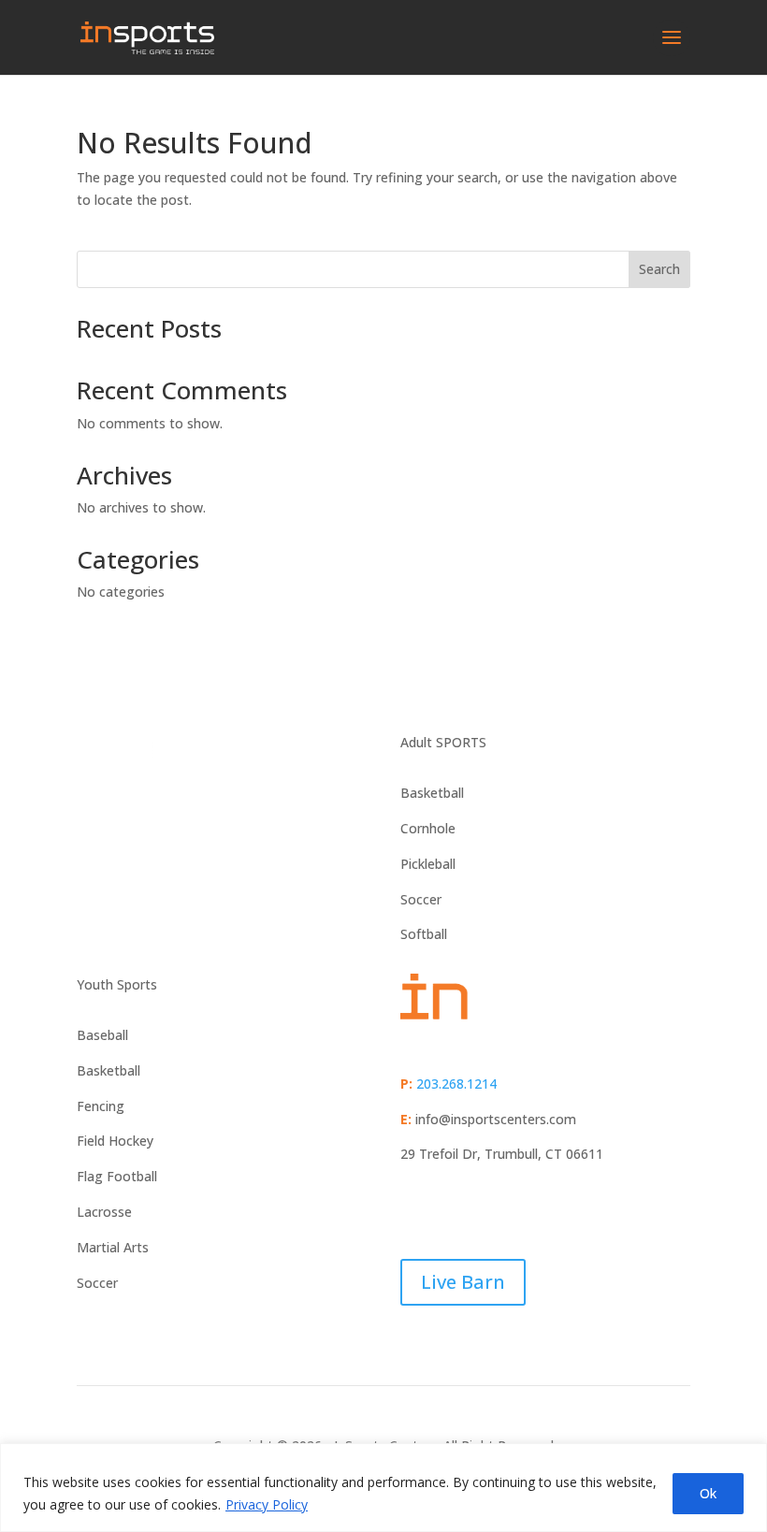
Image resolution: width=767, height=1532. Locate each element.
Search (659, 269)
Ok (708, 1493)
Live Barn (463, 1281)
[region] (383, 1487)
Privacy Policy (266, 1504)
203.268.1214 (456, 1083)
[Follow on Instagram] (490, 1208)
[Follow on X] (453, 1208)
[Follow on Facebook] (415, 1208)
